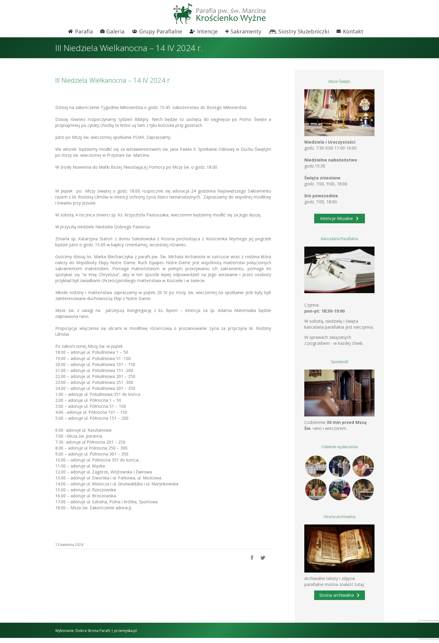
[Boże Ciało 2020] (339, 466)
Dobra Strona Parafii (93, 630)
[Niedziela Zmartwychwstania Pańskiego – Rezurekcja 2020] (363, 489)
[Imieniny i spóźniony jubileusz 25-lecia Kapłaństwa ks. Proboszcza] (363, 466)
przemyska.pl (125, 630)
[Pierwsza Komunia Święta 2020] (316, 466)
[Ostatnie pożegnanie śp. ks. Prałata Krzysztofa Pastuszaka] (339, 489)
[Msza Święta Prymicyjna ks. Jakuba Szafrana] (316, 489)
